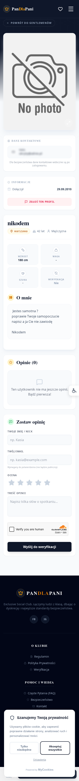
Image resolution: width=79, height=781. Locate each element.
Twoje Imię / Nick (19, 431)
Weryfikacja (41, 669)
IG (45, 619)
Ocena (12, 475)
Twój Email (15, 451)
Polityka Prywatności (41, 663)
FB (33, 619)
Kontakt (41, 706)
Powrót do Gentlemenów (31, 23)
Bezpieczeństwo (41, 700)
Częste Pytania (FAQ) (41, 693)
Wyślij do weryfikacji (39, 547)
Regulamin (41, 656)
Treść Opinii (16, 493)
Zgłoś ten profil (42, 201)
